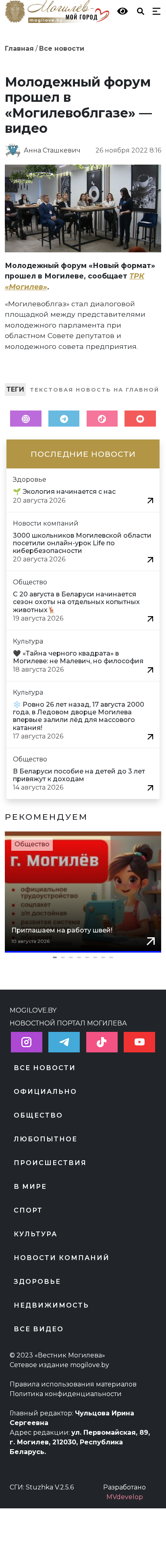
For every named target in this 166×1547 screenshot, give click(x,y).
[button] (83, 957)
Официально (45, 1091)
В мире (30, 1186)
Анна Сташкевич (52, 150)
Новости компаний (62, 1258)
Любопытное (45, 1139)
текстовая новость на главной (94, 390)
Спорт (28, 1210)
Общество (32, 844)
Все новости (61, 48)
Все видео (39, 1329)
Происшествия (50, 1163)
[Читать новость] (150, 500)
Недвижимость (51, 1305)
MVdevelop (124, 1497)
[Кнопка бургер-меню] (154, 10)
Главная (19, 48)
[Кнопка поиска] (139, 10)
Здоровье (37, 1281)
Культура (35, 1234)
